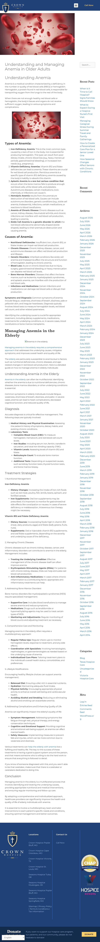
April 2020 (85, 448)
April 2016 (85, 627)
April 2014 (85, 635)
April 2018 (85, 520)
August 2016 (86, 613)
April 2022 (85, 401)
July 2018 (84, 509)
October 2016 (87, 602)
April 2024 (85, 322)
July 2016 (84, 616)
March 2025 (86, 272)
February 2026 (87, 240)
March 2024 (86, 326)
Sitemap (33, 906)
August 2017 (86, 559)
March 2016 (85, 631)
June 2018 (85, 513)
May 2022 (85, 397)
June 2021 (85, 408)
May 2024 (85, 318)
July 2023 (85, 343)
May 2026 (85, 229)
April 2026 (85, 232)
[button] (76, 5)
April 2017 (85, 574)
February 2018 (87, 527)
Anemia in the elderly (15, 379)
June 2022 (85, 393)
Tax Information (36, 911)
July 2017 (84, 563)
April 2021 (85, 412)
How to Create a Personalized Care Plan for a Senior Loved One (87, 149)
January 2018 (86, 531)
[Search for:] (87, 65)
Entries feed (86, 705)
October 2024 (87, 297)
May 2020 (85, 445)
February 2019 (87, 474)
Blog (82, 658)
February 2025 (87, 276)
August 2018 (86, 505)
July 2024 (85, 311)
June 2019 (85, 466)
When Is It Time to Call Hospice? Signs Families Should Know (87, 94)
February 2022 (87, 405)
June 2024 (85, 314)
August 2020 (86, 434)
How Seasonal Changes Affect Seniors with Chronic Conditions (87, 165)
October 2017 (87, 548)
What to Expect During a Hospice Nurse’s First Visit (87, 111)
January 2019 (86, 477)
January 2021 (86, 419)
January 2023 (87, 362)
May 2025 (85, 264)
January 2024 (87, 333)
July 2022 (85, 390)
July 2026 (85, 221)
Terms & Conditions (39, 909)
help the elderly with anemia (42, 747)
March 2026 (86, 236)
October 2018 (87, 495)
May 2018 (84, 516)
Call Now (89, 5)
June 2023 (85, 347)
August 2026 (86, 218)
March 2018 (86, 524)
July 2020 (85, 437)
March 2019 (85, 470)
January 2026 (87, 243)
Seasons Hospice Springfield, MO (37, 899)
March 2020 (86, 452)
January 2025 (87, 279)
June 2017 (85, 566)
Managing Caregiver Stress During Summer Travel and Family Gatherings (87, 130)
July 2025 (85, 261)
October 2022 (87, 379)
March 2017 (85, 577)
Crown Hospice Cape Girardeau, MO (39, 852)
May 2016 (84, 624)
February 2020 (87, 456)
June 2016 (85, 620)
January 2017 (86, 585)
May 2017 (84, 570)
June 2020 (85, 441)
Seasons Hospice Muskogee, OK (37, 883)
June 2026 (85, 225)
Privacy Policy (45, 906)
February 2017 (87, 581)
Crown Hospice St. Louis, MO (37, 868)
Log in (83, 701)
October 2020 (87, 430)
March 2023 (86, 355)
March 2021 (85, 416)
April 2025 (85, 268)
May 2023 (85, 351)
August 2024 (86, 307)
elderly (12, 359)
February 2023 (87, 358)
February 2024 (87, 329)
